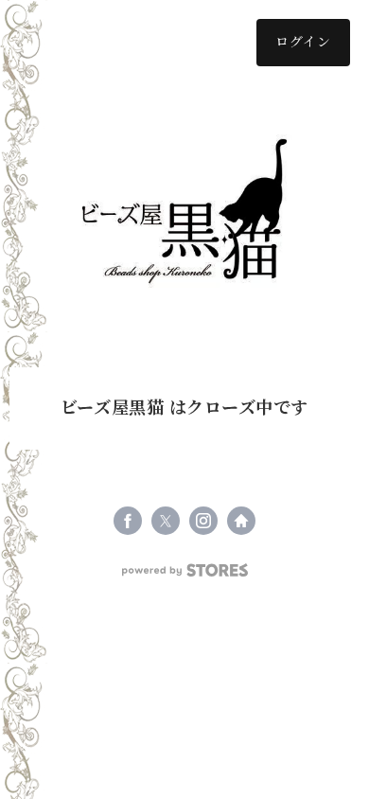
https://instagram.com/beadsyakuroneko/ (203, 520)
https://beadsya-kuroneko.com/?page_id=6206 (241, 520)
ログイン (303, 42)
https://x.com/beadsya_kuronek (165, 520)
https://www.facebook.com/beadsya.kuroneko (128, 520)
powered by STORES (185, 570)
